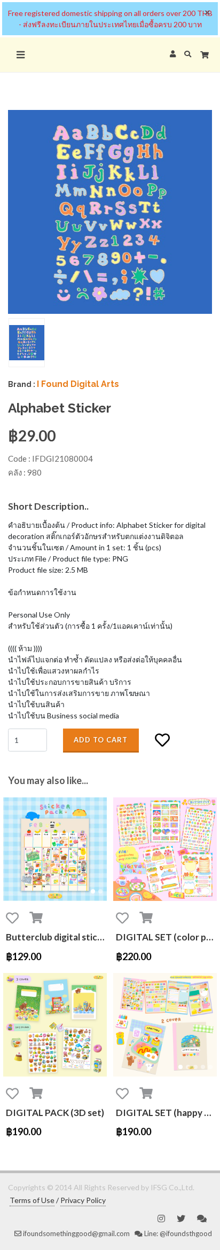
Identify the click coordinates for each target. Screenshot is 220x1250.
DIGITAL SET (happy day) (166, 1112)
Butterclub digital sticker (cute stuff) (56, 937)
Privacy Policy (83, 1200)
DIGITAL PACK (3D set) (55, 1112)
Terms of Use (32, 1200)
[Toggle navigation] (20, 54)
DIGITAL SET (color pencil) (166, 937)
